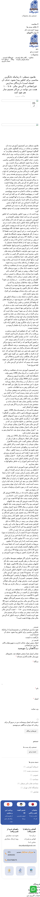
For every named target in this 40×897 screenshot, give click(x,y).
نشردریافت (35, 68)
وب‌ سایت (34, 709)
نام (36, 688)
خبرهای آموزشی (32, 767)
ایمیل (35, 699)
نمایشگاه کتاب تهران (30, 788)
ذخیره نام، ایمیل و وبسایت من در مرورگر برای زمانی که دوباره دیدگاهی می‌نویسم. (21, 723)
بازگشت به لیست (31, 637)
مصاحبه (35, 779)
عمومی (35, 775)
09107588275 (12, 860)
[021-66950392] (6, 853)
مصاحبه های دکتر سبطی (29, 783)
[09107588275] (6, 860)
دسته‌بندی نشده (27, 68)
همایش (35, 792)
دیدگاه (35, 662)
